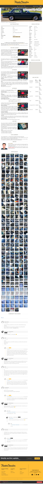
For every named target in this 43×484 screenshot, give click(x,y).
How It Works (13, 472)
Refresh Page (39, 482)
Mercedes (35, 26)
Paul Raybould (10, 396)
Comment (14, 36)
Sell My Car (3, 472)
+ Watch (19, 36)
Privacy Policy (22, 472)
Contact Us (21, 473)
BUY (17, 6)
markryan (14, 35)
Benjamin (30, 87)
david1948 (31, 96)
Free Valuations (3, 473)
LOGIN (40, 6)
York (14, 31)
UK (13, 31)
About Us (12, 471)
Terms (21, 471)
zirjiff (8, 380)
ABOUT (25, 6)
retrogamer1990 (32, 105)
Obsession (31, 109)
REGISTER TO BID (35, 6)
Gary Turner (11, 418)
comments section (11, 147)
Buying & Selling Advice (4, 474)
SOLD (22, 6)
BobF (13, 27)
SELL (19, 6)
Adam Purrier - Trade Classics (15, 424)
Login (3, 317)
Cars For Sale (3, 471)
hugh (30, 91)
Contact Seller (16, 36)
